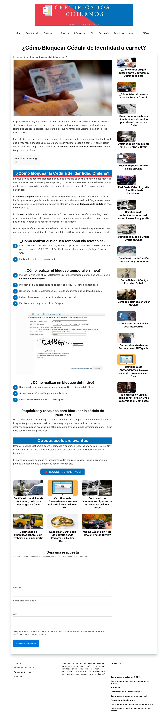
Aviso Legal (19, 676)
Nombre (18, 588)
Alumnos (133, 33)
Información (79, 33)
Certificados (49, 33)
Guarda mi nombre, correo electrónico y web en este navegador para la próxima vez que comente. (60, 633)
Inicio (18, 33)
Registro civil (32, 33)
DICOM (146, 33)
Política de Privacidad (24, 668)
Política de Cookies (22, 672)
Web (15, 614)
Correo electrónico (24, 601)
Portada (17, 57)
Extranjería (104, 33)
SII (92, 33)
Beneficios (119, 33)
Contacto (18, 663)
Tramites (65, 33)
